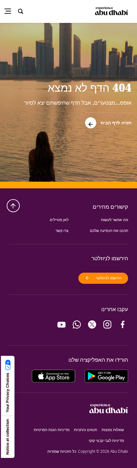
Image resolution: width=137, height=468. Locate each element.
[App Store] (53, 375)
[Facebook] (122, 324)
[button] (108, 120)
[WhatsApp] (76, 324)
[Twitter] (92, 324)
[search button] (20, 11)
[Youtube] (61, 324)
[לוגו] (112, 11)
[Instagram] (107, 324)
